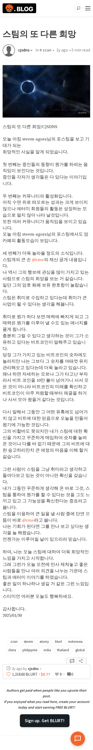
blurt (58, 641)
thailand (63, 650)
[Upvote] (8, 674)
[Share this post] (81, 661)
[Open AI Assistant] (78, 738)
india (47, 650)
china (12, 650)
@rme (38, 260)
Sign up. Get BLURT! (45, 721)
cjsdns (23, 50)
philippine (29, 650)
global (80, 650)
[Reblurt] (72, 661)
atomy (44, 641)
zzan (14, 641)
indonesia (75, 641)
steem (28, 641)
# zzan (45, 50)
